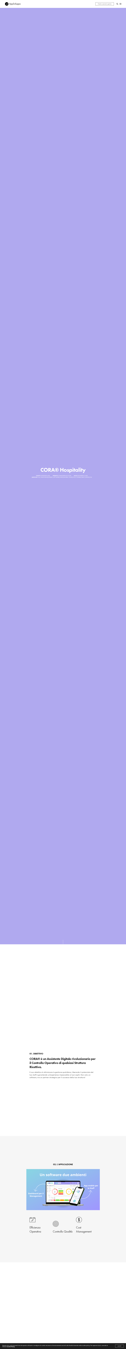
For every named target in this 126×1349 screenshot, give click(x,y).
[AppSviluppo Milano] (13, 4)
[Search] (117, 4)
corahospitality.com (64, 475)
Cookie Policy (11, 1347)
